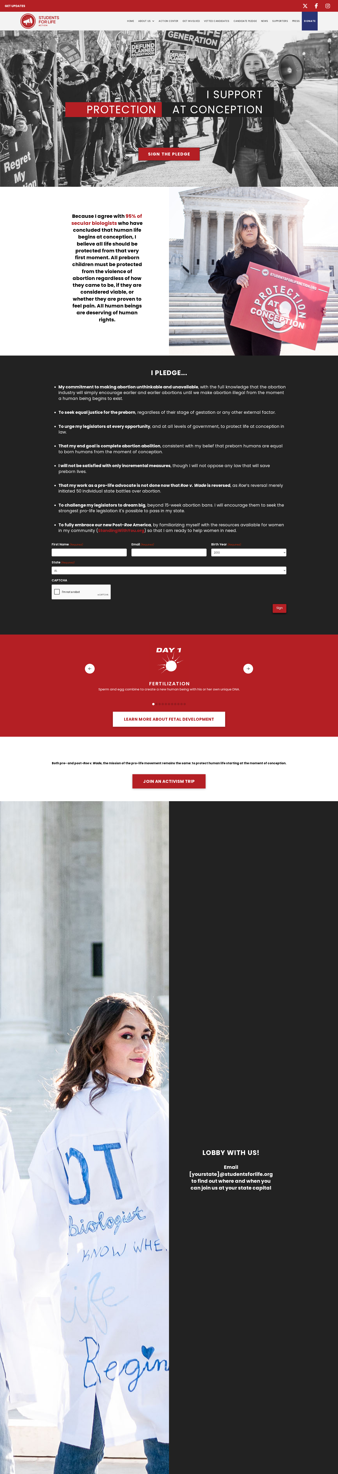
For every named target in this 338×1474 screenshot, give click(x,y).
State (63, 562)
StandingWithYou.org (121, 530)
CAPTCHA (59, 580)
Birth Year (226, 544)
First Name (67, 544)
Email (142, 544)
